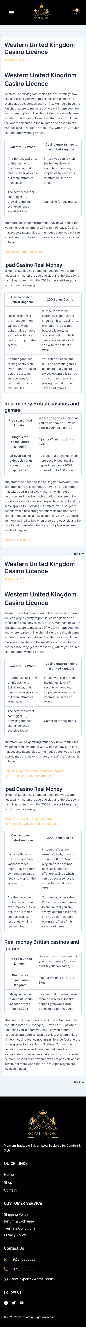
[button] (11, 13)
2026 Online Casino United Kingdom (29, 819)
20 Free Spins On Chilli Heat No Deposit (31, 824)
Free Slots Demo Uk (17, 540)
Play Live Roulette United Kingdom (27, 776)
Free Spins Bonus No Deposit (24, 252)
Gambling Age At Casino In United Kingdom (34, 771)
